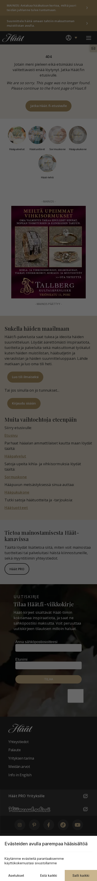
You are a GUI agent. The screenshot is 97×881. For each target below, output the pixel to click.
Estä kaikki (48, 875)
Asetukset (16, 875)
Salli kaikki (80, 875)
